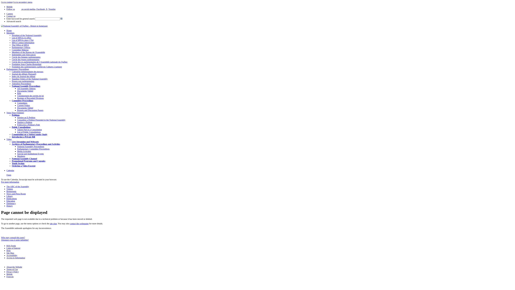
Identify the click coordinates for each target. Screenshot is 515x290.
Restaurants (11, 191)
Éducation (10, 201)
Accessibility (11, 255)
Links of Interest (13, 248)
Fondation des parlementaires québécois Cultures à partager (37, 67)
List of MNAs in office (21, 38)
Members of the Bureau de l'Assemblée (28, 52)
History (9, 206)
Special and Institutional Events (30, 154)
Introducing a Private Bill (23, 137)
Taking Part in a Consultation (29, 129)
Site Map (10, 253)
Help (8, 250)
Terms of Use (12, 269)
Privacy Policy (12, 272)
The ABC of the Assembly (17, 186)
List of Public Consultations (29, 132)
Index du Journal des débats (23, 76)
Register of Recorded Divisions (30, 98)
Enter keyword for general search (20, 19)
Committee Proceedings (22, 100)
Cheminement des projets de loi (30, 96)
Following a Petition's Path (28, 125)
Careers (9, 14)
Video (9, 139)
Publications (11, 198)
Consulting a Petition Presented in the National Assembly (41, 120)
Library (9, 196)
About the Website (14, 267)
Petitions (16, 115)
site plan (53, 223)
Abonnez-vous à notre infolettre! (15, 240)
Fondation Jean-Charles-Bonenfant (26, 64)
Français (10, 277)
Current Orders (23, 105)
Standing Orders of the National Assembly (30, 79)
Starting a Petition (24, 122)
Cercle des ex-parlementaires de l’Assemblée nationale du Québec (40, 62)
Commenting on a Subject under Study (29, 134)
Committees (22, 103)
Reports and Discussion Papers (30, 110)
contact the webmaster (79, 223)
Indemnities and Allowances (24, 55)
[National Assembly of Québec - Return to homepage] (24, 26)
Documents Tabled (25, 91)
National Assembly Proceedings (30, 146)
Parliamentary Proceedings (17, 69)
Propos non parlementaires (23, 81)
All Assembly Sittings (26, 88)
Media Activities (24, 151)
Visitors (9, 189)
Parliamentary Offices (21, 47)
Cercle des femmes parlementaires (26, 57)
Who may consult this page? (13, 237)
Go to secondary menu (22, 2)
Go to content (7, 2)
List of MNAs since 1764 (22, 40)
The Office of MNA (20, 45)
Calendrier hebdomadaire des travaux (27, 71)
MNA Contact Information (23, 42)
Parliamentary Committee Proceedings (33, 149)
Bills (19, 93)
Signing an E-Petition (26, 117)
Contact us (10, 16)
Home (9, 30)
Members (10, 33)
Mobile (9, 274)
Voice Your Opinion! (15, 113)
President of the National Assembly (27, 35)
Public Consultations (21, 127)
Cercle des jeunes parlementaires (25, 59)
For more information (10, 182)
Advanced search (13, 21)
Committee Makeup (20, 50)
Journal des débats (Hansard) (24, 74)
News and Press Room (16, 194)
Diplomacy (11, 203)
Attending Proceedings (21, 84)
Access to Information (15, 258)
